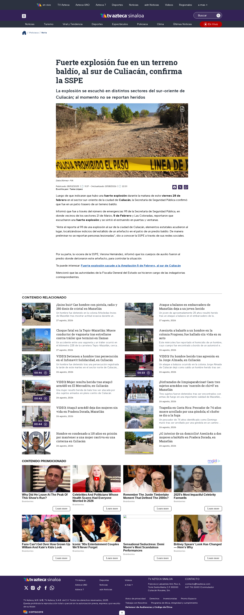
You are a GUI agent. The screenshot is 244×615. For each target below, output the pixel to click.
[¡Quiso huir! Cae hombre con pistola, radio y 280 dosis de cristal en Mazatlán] (36, 314)
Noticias (133, 4)
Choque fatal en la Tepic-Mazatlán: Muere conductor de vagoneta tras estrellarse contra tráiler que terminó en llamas (86, 334)
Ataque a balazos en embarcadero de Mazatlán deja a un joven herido (184, 306)
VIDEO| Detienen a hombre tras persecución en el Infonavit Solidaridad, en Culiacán (87, 358)
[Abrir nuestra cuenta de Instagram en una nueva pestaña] (33, 588)
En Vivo (213, 24)
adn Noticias (152, 4)
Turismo (48, 24)
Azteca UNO (83, 4)
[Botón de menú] (24, 16)
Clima (160, 24)
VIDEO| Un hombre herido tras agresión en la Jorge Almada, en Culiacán (189, 358)
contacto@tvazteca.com (197, 584)
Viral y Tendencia (73, 24)
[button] (122, 613)
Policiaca (142, 24)
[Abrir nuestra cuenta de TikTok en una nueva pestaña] (39, 588)
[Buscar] (218, 15)
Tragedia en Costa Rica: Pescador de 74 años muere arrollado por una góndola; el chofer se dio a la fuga (190, 411)
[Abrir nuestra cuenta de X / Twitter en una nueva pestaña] (26, 588)
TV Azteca (63, 4)
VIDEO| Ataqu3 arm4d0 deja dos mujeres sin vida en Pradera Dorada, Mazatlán (87, 409)
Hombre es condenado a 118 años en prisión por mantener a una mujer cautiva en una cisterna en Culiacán (86, 437)
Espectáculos (120, 24)
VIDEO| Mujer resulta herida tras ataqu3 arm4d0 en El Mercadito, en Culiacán (84, 384)
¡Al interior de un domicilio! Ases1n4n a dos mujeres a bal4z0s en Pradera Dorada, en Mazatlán (190, 437)
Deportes (117, 4)
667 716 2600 (192, 587)
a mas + (203, 4)
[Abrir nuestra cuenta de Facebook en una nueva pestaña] (45, 588)
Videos (169, 4)
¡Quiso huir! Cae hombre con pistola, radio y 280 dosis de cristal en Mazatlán (86, 306)
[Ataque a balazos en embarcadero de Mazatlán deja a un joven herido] (139, 314)
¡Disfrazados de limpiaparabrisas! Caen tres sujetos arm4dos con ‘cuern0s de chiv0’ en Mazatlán (189, 385)
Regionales (185, 4)
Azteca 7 (101, 4)
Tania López (76, 189)
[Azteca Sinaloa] (122, 16)
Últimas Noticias (182, 24)
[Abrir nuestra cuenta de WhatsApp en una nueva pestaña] (52, 588)
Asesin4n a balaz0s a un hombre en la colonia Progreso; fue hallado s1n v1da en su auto (190, 334)
